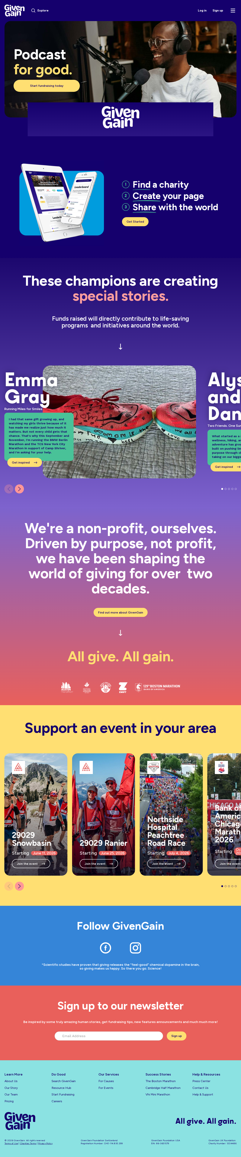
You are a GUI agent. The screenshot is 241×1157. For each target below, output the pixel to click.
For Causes (106, 1081)
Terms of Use (11, 1143)
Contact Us (200, 1088)
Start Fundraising (63, 1094)
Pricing (9, 1101)
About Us (11, 1081)
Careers (57, 1101)
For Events (105, 1088)
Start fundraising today (46, 86)
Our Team (11, 1094)
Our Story (11, 1088)
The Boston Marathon (161, 1081)
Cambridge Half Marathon (163, 1088)
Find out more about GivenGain (120, 612)
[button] (19, 488)
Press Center (201, 1081)
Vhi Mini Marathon (158, 1094)
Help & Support (202, 1094)
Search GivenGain (64, 1081)
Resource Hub (61, 1088)
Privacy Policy (45, 1143)
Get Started (135, 221)
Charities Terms (28, 1143)
